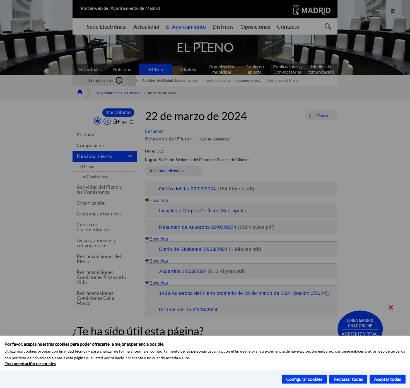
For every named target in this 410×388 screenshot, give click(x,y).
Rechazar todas (348, 379)
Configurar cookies (304, 379)
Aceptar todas (387, 379)
